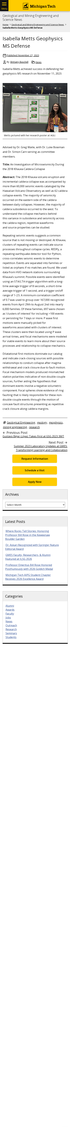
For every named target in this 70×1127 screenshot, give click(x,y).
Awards (10, 609)
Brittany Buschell (19, 61)
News (38, 62)
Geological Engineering (21, 422)
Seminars (11, 633)
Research (11, 629)
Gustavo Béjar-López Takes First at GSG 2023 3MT (33, 436)
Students (11, 637)
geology (42, 422)
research (34, 427)
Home (5, 24)
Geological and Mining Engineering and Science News (31, 18)
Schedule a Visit (35, 470)
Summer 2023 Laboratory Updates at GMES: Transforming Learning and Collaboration (40, 448)
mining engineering (15, 427)
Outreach (11, 625)
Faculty (10, 613)
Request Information (34, 458)
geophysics (56, 422)
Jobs (8, 617)
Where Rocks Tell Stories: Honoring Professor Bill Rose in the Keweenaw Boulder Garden (27, 535)
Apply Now (35, 482)
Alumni (10, 606)
